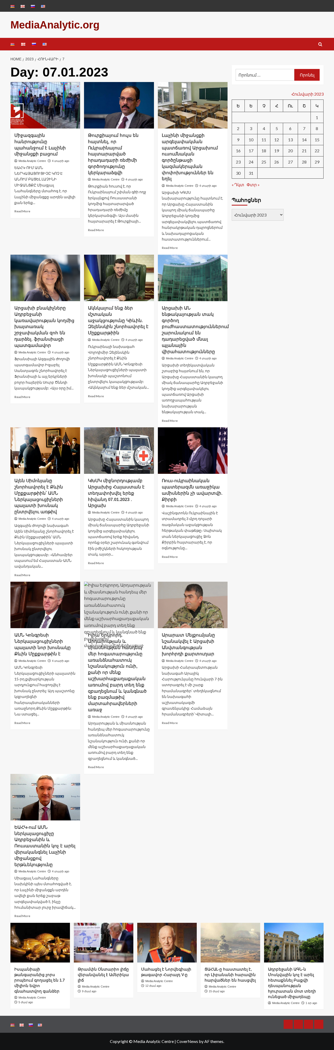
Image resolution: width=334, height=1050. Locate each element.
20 (290, 150)
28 (304, 161)
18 (263, 150)
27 (290, 161)
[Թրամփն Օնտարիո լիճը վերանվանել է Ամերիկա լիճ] (103, 942)
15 (317, 139)
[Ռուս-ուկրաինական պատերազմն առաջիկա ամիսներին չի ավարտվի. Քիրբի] (193, 450)
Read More (22, 211)
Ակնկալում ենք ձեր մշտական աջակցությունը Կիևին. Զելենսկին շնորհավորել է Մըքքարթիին (118, 320)
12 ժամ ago (153, 985)
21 (304, 150)
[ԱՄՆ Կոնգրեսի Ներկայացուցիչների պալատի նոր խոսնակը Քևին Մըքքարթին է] (45, 605)
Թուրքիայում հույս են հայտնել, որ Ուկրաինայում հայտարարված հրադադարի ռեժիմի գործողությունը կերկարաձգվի (113, 154)
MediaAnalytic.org (54, 25)
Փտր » (253, 184)
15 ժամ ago (217, 991)
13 (290, 139)
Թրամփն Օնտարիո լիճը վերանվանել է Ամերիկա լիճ (103, 974)
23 (238, 161)
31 (251, 172)
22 (317, 150)
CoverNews (187, 1041)
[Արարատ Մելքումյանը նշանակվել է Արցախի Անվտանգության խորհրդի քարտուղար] (193, 605)
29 (317, 161)
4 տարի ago (60, 160)
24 (251, 161)
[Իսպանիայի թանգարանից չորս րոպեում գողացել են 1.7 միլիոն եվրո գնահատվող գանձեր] (40, 942)
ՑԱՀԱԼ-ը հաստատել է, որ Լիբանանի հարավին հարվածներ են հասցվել (230, 974)
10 (251, 139)
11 (263, 139)
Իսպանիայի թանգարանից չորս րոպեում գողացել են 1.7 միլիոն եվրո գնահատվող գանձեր (39, 980)
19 (276, 150)
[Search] (320, 44)
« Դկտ (238, 184)
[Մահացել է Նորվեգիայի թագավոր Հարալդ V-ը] (167, 942)
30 (238, 172)
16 (238, 150)
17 (251, 150)
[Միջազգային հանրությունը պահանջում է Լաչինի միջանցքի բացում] (45, 105)
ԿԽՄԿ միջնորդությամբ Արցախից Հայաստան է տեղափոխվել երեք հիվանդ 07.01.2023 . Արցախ (116, 493)
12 (276, 139)
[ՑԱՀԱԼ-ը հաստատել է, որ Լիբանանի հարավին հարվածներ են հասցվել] (230, 942)
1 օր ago (311, 1003)
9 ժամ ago (89, 991)
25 (263, 161)
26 (276, 161)
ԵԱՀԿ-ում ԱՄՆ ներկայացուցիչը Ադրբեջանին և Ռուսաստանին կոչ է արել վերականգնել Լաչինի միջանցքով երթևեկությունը (44, 846)
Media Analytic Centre (32, 160)
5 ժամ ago (26, 1002)
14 (304, 139)
